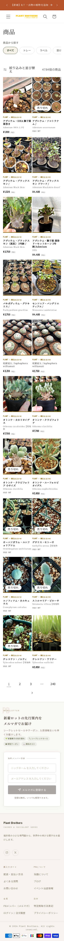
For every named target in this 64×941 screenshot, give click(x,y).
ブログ (37, 881)
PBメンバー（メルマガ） (17, 906)
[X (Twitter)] (15, 852)
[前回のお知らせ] (7, 5)
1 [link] (9, 684)
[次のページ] (32, 692)
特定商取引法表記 (43, 906)
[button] (8, 16)
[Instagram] (7, 852)
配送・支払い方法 (13, 874)
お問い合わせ (11, 888)
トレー (27, 50)
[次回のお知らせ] (57, 5)
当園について (41, 874)
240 (53, 684)
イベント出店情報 (43, 888)
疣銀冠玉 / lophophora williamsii (15, 365)
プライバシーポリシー (46, 913)
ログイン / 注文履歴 (14, 913)
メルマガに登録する (34, 790)
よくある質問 (11, 881)
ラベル (44, 50)
